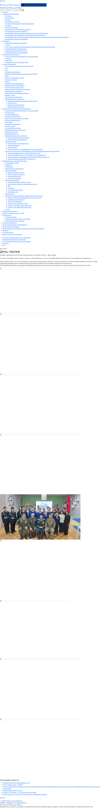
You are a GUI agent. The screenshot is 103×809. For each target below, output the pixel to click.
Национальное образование (14, 84)
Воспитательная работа (12, 120)
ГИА (4, 245)
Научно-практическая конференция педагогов (22, 184)
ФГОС (7, 76)
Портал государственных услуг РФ (13, 213)
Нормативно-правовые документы (16, 43)
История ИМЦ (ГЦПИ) (12, 163)
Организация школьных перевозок (16, 31)
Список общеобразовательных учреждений (19, 66)
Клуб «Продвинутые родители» (17, 140)
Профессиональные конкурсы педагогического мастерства (24, 196)
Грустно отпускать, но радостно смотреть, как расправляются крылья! (25, 794)
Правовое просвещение (13, 124)
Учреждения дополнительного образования (17, 241)
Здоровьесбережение (12, 114)
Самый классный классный (16, 200)
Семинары (11, 188)
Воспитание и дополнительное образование (17, 109)
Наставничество (13, 192)
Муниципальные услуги (10, 211)
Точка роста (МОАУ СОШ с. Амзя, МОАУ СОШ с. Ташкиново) (26, 155)
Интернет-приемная (11, 27)
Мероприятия (12, 103)
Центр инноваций (10, 171)
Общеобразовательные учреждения (14, 239)
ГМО (9, 186)
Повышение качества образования (16, 53)
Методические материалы (16, 105)
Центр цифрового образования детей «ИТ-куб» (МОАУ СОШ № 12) (28, 157)
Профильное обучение (12, 72)
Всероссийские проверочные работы (17, 93)
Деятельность (7, 215)
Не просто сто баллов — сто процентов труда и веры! (19, 792)
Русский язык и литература (13, 91)
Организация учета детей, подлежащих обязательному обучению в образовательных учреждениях (36, 37)
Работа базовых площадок (16, 174)
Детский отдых (9, 113)
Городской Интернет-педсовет (14, 221)
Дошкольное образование (11, 55)
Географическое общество (13, 97)
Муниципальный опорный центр (15, 130)
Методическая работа (12, 180)
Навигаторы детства (11, 132)
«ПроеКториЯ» (12, 147)
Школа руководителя (14, 176)
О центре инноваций (14, 178)
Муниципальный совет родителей (18, 138)
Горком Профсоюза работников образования (19, 24)
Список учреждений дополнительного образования (21, 111)
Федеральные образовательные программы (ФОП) (21, 74)
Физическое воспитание (13, 116)
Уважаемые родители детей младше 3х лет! (16, 783)
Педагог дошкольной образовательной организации (24, 198)
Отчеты (7, 45)
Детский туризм (10, 126)
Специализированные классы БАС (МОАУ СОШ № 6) (24, 153)
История (8, 20)
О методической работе (15, 190)
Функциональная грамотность (15, 99)
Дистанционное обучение (11, 227)
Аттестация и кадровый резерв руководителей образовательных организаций (30, 47)
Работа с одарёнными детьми (14, 78)
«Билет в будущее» (14, 145)
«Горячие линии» (8, 232)
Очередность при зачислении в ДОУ (16, 62)
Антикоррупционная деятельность (16, 51)
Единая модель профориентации (18, 143)
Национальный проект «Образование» (15, 225)
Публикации (9, 167)
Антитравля (9, 122)
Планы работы (9, 18)
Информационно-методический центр (15, 161)
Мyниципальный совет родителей (16, 136)
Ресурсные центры (11, 80)
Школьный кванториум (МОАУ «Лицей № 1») (22, 159)
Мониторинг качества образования (16, 39)
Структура (8, 16)
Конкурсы (8, 58)
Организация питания (12, 22)
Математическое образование (15, 85)
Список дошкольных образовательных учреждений (21, 56)
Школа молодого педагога (16, 172)
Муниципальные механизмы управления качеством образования (23, 229)
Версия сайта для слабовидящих (35, 5)
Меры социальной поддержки (12, 234)
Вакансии (6, 230)
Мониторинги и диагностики (14, 87)
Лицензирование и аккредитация (15, 49)
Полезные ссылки (10, 217)
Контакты (8, 26)
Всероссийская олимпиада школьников (17, 89)
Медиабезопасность (11, 134)
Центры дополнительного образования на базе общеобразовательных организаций (32, 151)
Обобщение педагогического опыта (19, 182)
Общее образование (9, 64)
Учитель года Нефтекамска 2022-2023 (19, 207)
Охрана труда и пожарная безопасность (18, 29)
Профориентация (10, 142)
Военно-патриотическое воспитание (16, 118)
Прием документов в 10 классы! (12, 790)
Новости (5, 12)
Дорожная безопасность (13, 128)
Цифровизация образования (14, 169)
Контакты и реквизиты (10, 223)
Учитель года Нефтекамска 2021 (18, 203)
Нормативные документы (16, 107)
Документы (6, 41)
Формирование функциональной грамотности (22, 101)
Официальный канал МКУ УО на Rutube (17, 219)
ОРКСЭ (7, 82)
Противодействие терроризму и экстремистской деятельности (25, 35)
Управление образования (11, 14)
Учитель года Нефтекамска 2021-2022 (19, 205)
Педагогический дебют (15, 201)
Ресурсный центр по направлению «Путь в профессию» (25, 149)
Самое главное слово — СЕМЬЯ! (13, 785)
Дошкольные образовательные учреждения (17, 238)
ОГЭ (6, 70)
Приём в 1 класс (10, 95)
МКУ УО (2, 1)
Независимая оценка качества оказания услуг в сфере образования (26, 33)
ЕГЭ (6, 68)
